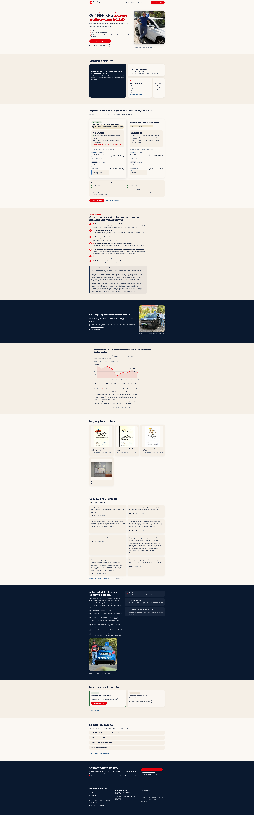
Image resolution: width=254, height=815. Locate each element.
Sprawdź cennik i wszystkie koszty (114, 200)
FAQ (142, 2)
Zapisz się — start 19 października (100, 41)
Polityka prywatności (146, 790)
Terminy (132, 2)
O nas (137, 2)
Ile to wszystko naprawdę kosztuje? (102, 742)
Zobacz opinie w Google (117, 578)
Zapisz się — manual (117, 155)
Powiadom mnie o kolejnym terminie (141, 701)
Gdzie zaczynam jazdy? (98, 737)
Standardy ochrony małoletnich (148, 795)
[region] (116, 386)
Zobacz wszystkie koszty (135, 94)
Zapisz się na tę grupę (99, 703)
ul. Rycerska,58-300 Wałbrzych (126, 798)
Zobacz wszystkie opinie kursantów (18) (99, 578)
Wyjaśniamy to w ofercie (94, 325)
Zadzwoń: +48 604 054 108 (101, 45)
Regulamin (143, 793)
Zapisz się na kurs (158, 2)
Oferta (121, 2)
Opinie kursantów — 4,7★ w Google (98, 805)
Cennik (127, 2)
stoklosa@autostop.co (94, 795)
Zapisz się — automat (117, 168)
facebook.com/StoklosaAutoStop (97, 802)
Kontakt (146, 2)
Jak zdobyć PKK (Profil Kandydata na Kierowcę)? (105, 732)
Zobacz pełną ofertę (97, 200)
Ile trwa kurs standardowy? (99, 747)
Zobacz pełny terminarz (95, 710)
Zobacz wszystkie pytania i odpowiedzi (99, 753)
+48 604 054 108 (98, 329)
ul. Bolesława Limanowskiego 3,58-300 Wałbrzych (126, 792)
